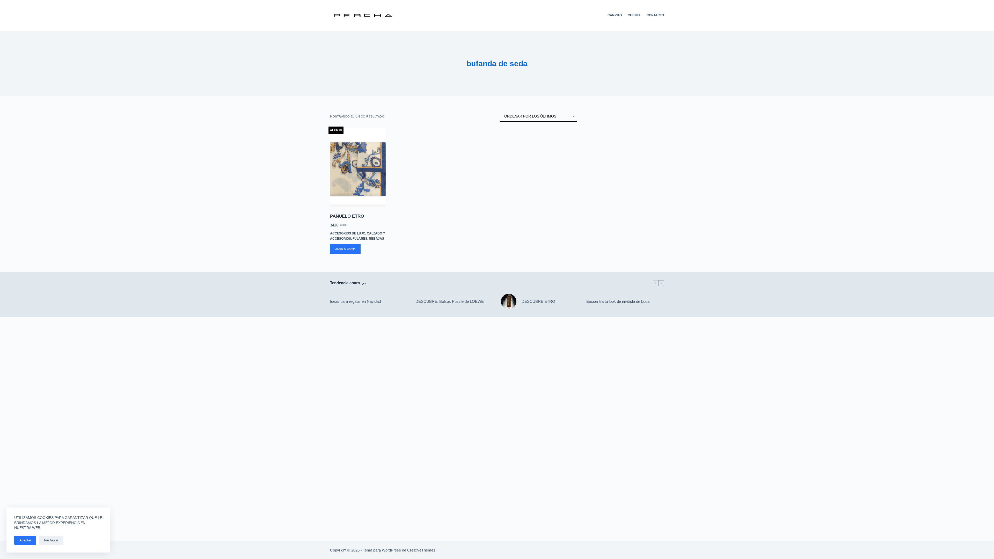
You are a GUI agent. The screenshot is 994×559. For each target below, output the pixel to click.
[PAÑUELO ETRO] (358, 167)
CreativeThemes (421, 550)
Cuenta (634, 15)
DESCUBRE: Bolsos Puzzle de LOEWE (449, 301)
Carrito (615, 15)
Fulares (360, 238)
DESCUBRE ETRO (538, 301)
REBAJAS (376, 238)
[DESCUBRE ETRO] (508, 301)
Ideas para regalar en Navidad (355, 301)
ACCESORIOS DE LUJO (347, 233)
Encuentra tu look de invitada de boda (617, 301)
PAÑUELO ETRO (347, 216)
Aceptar (25, 540)
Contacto (655, 15)
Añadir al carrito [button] (345, 249)
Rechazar (51, 540)
